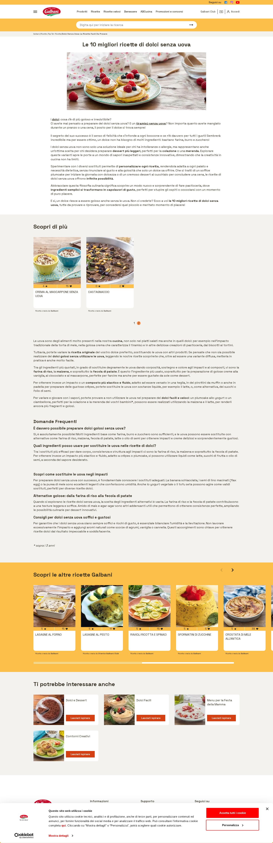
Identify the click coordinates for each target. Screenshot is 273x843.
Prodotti (82, 11)
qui (63, 825)
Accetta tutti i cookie (232, 812)
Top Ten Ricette (54, 34)
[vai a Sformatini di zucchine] (197, 606)
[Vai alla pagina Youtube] (238, 2)
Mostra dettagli (59, 835)
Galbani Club (208, 11)
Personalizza (230, 824)
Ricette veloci (112, 11)
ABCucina (146, 11)
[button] (232, 570)
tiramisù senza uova (151, 123)
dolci (55, 119)
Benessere (130, 11)
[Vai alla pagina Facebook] (226, 2)
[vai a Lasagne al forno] (54, 606)
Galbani (36, 34)
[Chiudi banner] (267, 809)
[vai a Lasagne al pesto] (102, 606)
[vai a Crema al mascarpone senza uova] (57, 260)
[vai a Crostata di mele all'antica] (245, 606)
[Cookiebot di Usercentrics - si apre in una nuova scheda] (24, 836)
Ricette (95, 11)
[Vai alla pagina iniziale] (51, 11)
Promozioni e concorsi (169, 11)
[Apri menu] (35, 12)
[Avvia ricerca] (189, 25)
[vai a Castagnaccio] (110, 260)
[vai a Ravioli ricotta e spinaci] (149, 606)
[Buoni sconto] (222, 11)
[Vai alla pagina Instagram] (231, 2)
